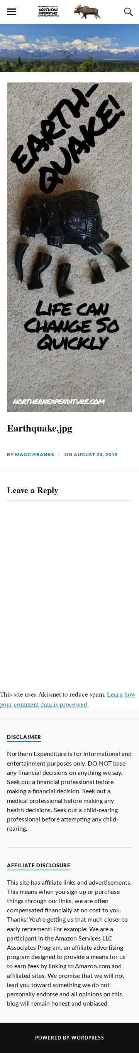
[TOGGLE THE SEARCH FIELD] (127, 12)
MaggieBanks (34, 454)
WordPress (87, 1038)
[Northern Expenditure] (69, 10)
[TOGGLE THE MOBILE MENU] (11, 12)
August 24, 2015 (96, 454)
